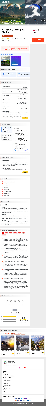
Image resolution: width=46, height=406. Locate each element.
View (25, 150)
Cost (6, 233)
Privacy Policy (6, 379)
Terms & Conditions (7, 377)
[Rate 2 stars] (11, 301)
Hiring (4, 391)
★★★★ (5, 39)
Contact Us (5, 374)
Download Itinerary (8, 35)
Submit (15, 309)
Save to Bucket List (39, 40)
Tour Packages (6, 386)
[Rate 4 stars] (18, 301)
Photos (44, 20)
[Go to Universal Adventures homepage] (6, 2)
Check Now (14, 64)
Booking (4, 235)
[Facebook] (22, 368)
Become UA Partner (7, 380)
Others (19, 233)
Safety (10, 233)
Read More (25, 117)
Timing (15, 233)
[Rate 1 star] (7, 301)
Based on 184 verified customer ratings (18, 38)
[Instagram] (20, 368)
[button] (27, 38)
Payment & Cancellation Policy (9, 375)
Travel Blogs (5, 389)
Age (23, 233)
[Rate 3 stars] (15, 301)
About (4, 372)
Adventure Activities (7, 385)
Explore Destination (7, 388)
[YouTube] (25, 368)
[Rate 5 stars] (22, 301)
